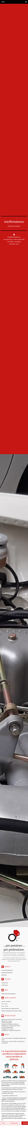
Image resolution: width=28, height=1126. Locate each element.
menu (3, 2)
